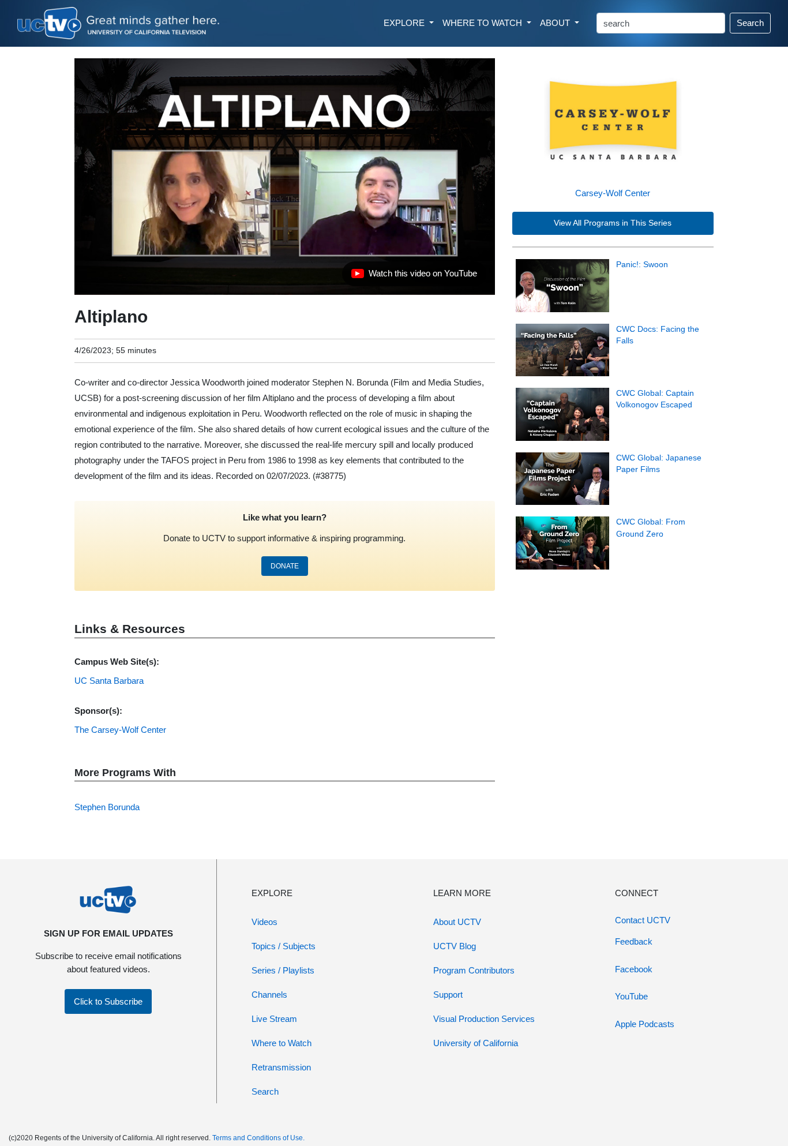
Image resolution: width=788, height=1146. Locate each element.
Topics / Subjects (284, 946)
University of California (475, 1043)
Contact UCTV (642, 920)
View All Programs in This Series (612, 223)
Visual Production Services (484, 1019)
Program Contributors (474, 970)
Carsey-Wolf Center (612, 193)
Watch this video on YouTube (414, 276)
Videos (264, 922)
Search (750, 23)
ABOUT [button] (556, 23)
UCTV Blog (454, 946)
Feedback (633, 941)
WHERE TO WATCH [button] (483, 23)
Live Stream (274, 1019)
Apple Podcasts (644, 1024)
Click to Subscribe (108, 1001)
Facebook (633, 969)
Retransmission (281, 1067)
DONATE (285, 566)
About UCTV (457, 922)
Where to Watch (282, 1043)
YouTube (631, 996)
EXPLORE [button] (405, 23)
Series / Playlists (283, 970)
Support (448, 994)
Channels (269, 994)
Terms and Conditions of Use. (258, 1138)
